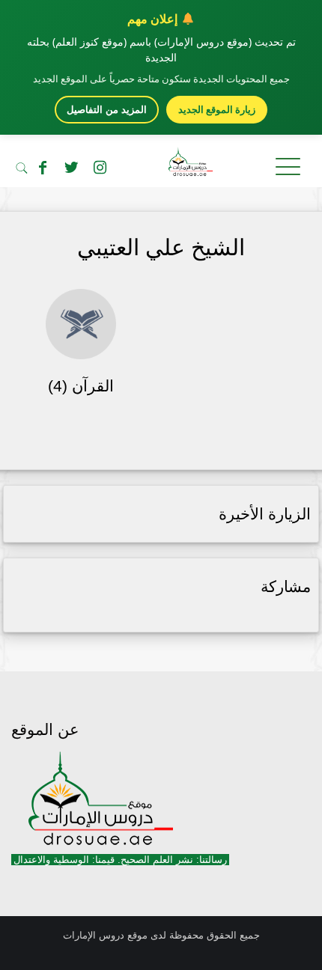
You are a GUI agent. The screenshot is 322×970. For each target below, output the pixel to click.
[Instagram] (99, 167)
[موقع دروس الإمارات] (161, 164)
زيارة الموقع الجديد (216, 109)
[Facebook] (42, 167)
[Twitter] (71, 167)
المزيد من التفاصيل (107, 109)
